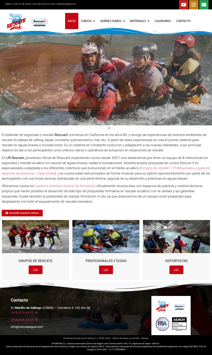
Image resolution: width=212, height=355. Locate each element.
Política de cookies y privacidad (126, 338)
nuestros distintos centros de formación (65, 186)
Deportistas (46, 173)
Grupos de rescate (155, 168)
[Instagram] (193, 4)
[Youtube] (183, 4)
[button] (100, 128)
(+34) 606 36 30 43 (24, 320)
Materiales (138, 21)
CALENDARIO (163, 21)
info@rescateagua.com (66, 4)
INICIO (72, 21)
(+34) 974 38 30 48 (21, 4)
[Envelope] (204, 4)
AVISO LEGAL (105, 338)
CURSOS (86, 21)
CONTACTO (183, 21)
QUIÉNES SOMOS (110, 21)
